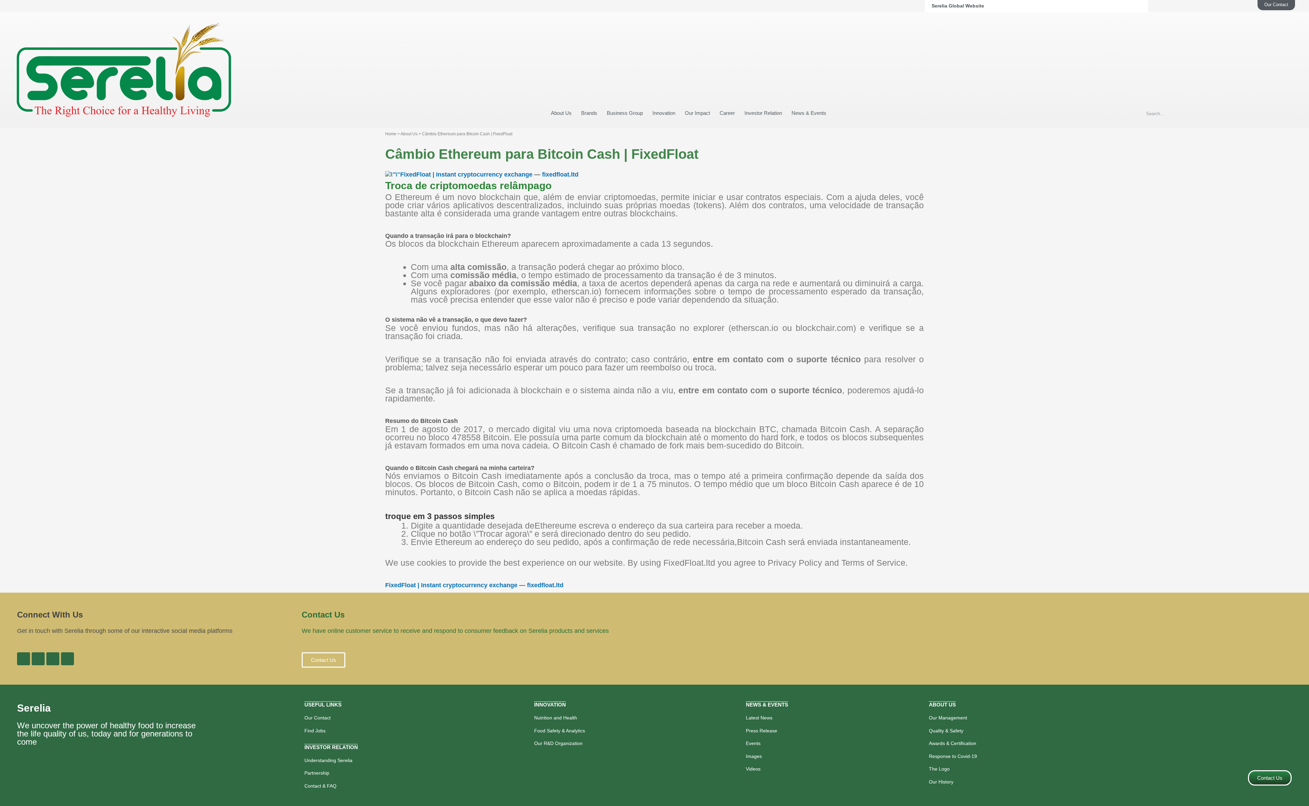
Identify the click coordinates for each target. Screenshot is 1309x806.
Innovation (663, 113)
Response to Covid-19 (953, 756)
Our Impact (697, 113)
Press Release (761, 730)
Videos (753, 769)
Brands (589, 113)
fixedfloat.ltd (560, 174)
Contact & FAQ (320, 786)
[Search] (1282, 114)
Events (753, 743)
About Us (561, 113)
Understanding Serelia (328, 760)
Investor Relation (763, 113)
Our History (941, 782)
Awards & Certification (952, 743)
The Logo (939, 769)
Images (754, 756)
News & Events (809, 113)
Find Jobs (315, 730)
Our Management (948, 717)
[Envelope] (67, 658)
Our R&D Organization (558, 743)
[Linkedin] (38, 658)
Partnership (316, 773)
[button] (323, 660)
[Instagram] (52, 658)
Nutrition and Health (555, 717)
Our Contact (317, 717)
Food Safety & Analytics (559, 730)
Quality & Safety (946, 730)
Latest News (759, 717)
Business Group (625, 113)
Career (727, 113)
